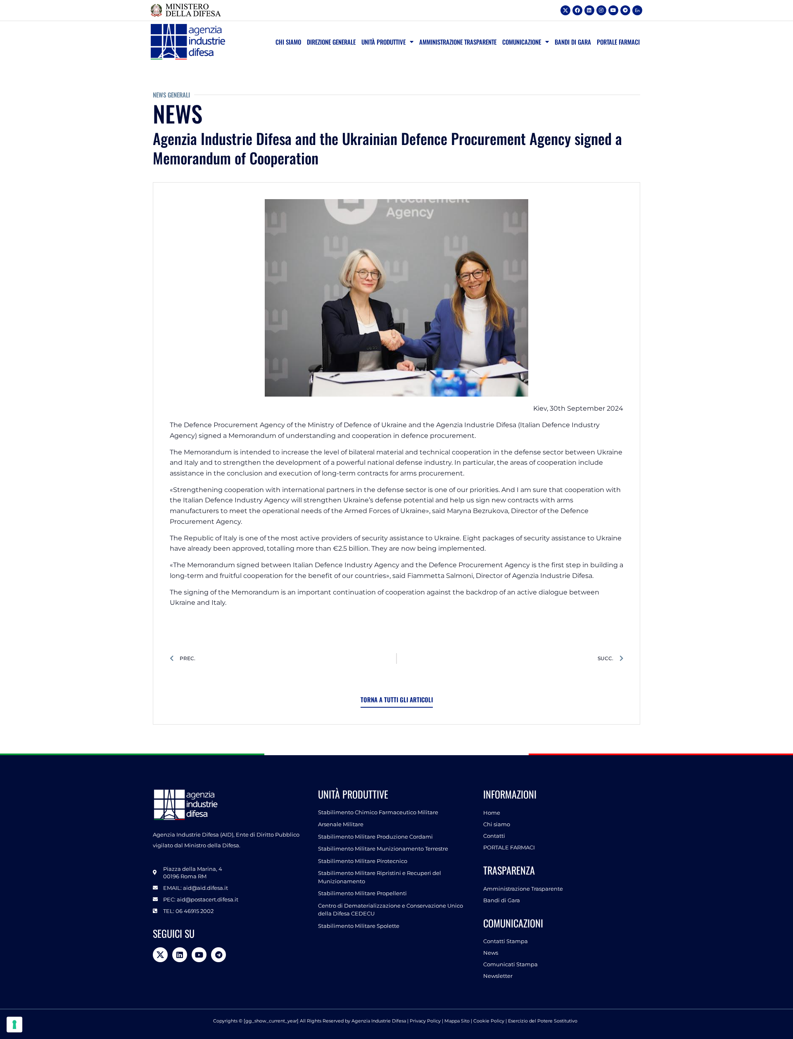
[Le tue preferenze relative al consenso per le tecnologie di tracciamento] (14, 1024)
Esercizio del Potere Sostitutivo (543, 1021)
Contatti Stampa (505, 941)
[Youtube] (613, 10)
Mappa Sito (457, 1021)
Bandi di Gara (573, 41)
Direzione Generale (331, 41)
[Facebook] (577, 10)
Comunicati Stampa (510, 964)
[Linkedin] (589, 10)
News (490, 952)
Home (491, 812)
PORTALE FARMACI (509, 847)
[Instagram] (601, 10)
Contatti (494, 835)
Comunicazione (521, 41)
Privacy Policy (425, 1021)
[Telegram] (625, 10)
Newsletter (498, 975)
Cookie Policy (488, 1021)
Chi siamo (288, 41)
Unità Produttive (383, 41)
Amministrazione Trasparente (523, 888)
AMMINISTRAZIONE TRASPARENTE (457, 41)
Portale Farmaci (618, 41)
